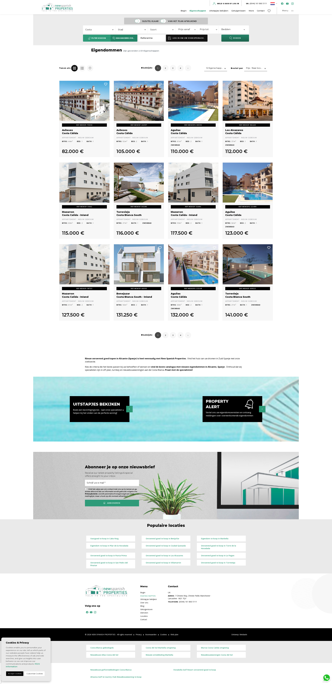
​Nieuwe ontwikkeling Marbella (159, 655)
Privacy (139, 634)
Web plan (174, 634)
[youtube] (287, 3)
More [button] (251, 11)
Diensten (144, 612)
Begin (183, 11)
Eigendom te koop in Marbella (214, 538)
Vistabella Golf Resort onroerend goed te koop (194, 670)
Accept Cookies (15, 674)
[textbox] (100, 29)
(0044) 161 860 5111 (256, 3)
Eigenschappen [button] (198, 11)
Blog (142, 606)
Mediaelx (243, 634)
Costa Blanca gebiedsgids (102, 647)
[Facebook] (281, 3)
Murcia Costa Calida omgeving (215, 647)
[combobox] (99, 29)
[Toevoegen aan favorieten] (106, 84)
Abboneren (113, 503)
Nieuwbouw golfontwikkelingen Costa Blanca (111, 670)
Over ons (144, 602)
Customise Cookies (34, 674)
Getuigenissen (238, 11)
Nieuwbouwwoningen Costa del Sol (217, 655)
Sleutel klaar (150, 21)
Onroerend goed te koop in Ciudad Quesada (166, 545)
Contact (261, 11)
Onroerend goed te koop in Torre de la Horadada (218, 547)
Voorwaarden (151, 634)
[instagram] (292, 3)
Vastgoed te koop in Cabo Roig (104, 538)
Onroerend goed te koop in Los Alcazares (164, 555)
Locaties (144, 616)
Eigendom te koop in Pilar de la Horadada (109, 545)
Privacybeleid (91, 494)
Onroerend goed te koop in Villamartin (163, 562)
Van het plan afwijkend (182, 21)
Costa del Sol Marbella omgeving (161, 647)
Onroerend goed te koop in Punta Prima (108, 555)
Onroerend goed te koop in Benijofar (162, 538)
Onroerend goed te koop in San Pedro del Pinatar (109, 564)
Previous (63, 101)
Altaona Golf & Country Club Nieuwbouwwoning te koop (115, 677)
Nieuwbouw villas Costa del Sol (104, 655)
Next (106, 101)
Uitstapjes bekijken (218, 11)
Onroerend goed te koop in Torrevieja (218, 562)
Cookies (163, 634)
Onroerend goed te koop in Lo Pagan (217, 555)
